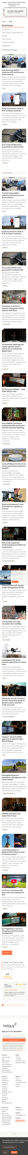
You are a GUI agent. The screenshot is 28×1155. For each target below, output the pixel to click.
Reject (5, 1152)
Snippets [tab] (6, 45)
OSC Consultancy (7, 1064)
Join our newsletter (14, 1040)
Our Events (18, 1080)
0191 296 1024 (19, 1109)
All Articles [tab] (7, 25)
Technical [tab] (6, 39)
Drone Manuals (6, 1124)
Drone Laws (5, 1113)
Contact (18, 1086)
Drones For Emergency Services (5, 1084)
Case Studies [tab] (8, 42)
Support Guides (6, 1121)
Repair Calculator (6, 1119)
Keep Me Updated (14, 581)
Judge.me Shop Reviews (10, 990)
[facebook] (19, 1121)
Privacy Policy (19, 1050)
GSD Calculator (6, 1115)
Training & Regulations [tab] (12, 32)
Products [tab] (6, 29)
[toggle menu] (3, 14)
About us (18, 1079)
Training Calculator (7, 1117)
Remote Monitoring (7, 1072)
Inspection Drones (7, 1092)
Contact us (12, 5)
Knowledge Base (6, 1122)
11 (22, 1005)
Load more (6, 953)
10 (20, 1005)
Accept (14, 1152)
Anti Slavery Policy (20, 1061)
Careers (18, 1084)
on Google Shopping (7, 978)
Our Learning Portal (21, 1082)
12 (24, 1005)
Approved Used (6, 1057)
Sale (3, 1059)
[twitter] (21, 1121)
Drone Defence (6, 1070)
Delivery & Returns (20, 1063)
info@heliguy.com (20, 1115)
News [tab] (4, 35)
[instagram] (24, 1121)
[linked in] (16, 1121)
